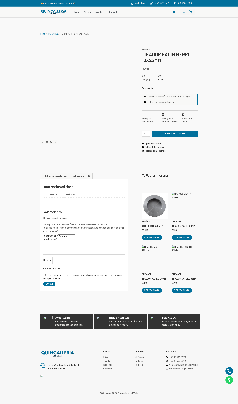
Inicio (76, 12)
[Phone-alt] (229, 371)
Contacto (113, 12)
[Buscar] (162, 12)
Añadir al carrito (175, 133)
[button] (42, 142)
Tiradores (52, 34)
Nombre (47, 260)
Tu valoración (50, 239)
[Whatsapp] (229, 380)
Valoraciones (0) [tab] (81, 176)
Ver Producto (151, 237)
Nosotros (99, 12)
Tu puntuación (50, 235)
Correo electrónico (53, 268)
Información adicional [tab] (56, 176)
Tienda (87, 12)
